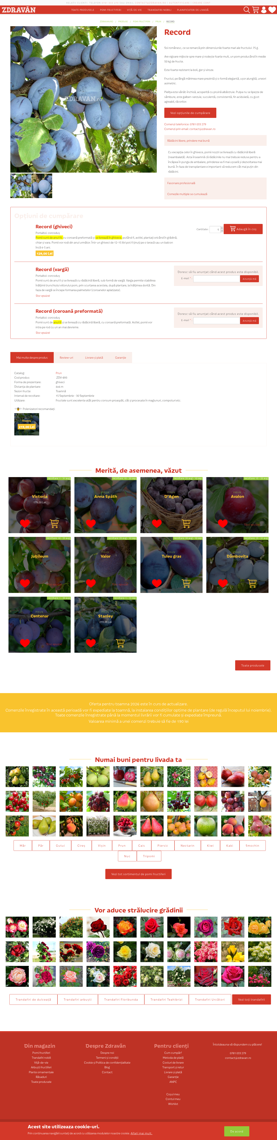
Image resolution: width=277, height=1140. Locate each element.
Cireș (81, 845)
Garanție (173, 1077)
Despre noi (107, 1053)
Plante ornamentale (41, 1072)
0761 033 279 (110, 2)
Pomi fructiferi (110, 9)
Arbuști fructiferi (41, 1067)
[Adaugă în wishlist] (25, 524)
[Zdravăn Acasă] (18, 9)
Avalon (237, 496)
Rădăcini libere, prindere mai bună (188, 140)
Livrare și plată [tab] (94, 357)
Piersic (163, 845)
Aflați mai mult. (141, 1133)
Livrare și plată (173, 1072)
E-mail (186, 278)
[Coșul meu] (255, 9)
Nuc (127, 856)
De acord (236, 1131)
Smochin (252, 845)
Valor (106, 556)
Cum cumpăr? (173, 1053)
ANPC (173, 1082)
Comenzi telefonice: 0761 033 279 (185, 124)
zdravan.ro (106, 21)
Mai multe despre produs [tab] (32, 357)
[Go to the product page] (54, 524)
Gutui (60, 845)
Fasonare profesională (181, 183)
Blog (107, 1067)
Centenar (40, 616)
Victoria (39, 496)
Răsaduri (41, 1077)
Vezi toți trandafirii (251, 999)
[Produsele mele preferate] (272, 9)
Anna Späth (105, 496)
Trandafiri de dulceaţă (33, 999)
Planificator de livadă (193, 9)
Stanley (26, 420)
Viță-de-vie (134, 9)
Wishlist (173, 1104)
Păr (41, 845)
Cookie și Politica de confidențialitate (107, 1062)
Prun (158, 21)
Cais (141, 845)
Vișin (102, 845)
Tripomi (149, 856)
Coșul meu (173, 1094)
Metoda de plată (173, 1057)
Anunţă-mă (249, 278)
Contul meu (173, 1099)
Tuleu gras (171, 556)
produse (123, 21)
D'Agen (171, 496)
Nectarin (188, 845)
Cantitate (202, 229)
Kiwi (210, 845)
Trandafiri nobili (159, 9)
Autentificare (179, 2)
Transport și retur (173, 1067)
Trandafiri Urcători (210, 999)
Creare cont (202, 2)
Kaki (229, 845)
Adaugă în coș (246, 229)
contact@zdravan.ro (150, 2)
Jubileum (39, 556)
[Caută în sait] (247, 9)
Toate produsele (82, 9)
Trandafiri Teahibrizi (167, 999)
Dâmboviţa (237, 556)
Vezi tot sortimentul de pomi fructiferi (138, 874)
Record (170, 21)
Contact (107, 1072)
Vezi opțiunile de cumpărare (190, 113)
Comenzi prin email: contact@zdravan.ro (190, 129)
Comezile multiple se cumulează (187, 194)
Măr (23, 845)
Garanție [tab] (120, 357)
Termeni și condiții (107, 1057)
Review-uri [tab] (66, 357)
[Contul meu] (263, 9)
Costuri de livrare (173, 1062)
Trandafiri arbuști (78, 999)
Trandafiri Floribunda (121, 999)
